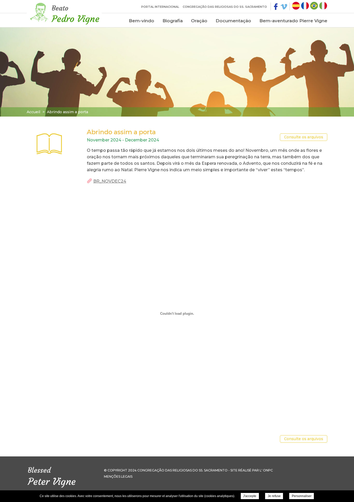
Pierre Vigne (64, 13)
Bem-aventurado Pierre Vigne (293, 20)
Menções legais (118, 476)
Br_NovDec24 (109, 181)
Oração (199, 20)
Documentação (233, 20)
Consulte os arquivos (303, 137)
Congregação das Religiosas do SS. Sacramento (225, 7)
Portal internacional (160, 7)
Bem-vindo (141, 20)
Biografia (172, 20)
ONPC (268, 470)
